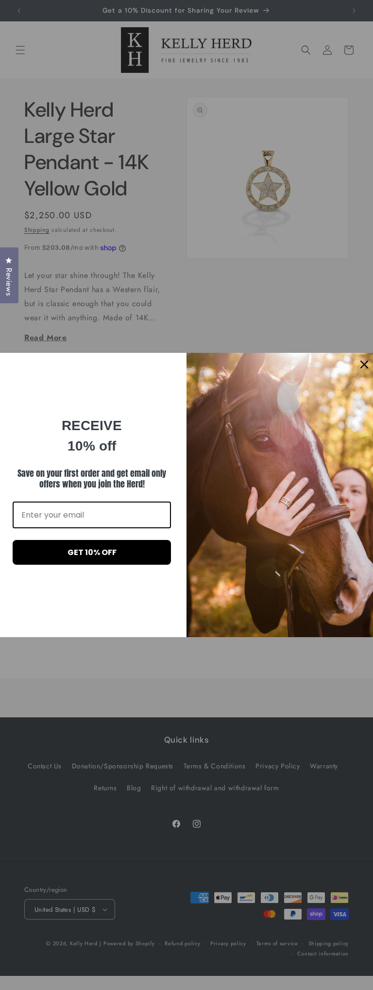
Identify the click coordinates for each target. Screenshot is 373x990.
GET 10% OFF (92, 552)
